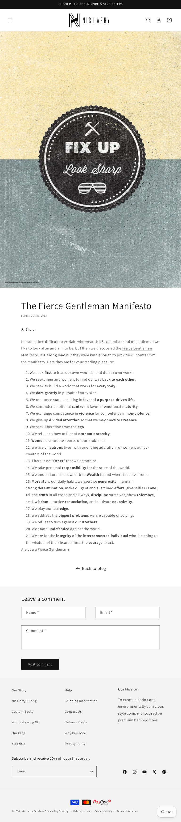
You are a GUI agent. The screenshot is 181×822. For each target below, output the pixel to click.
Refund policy (81, 811)
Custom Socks (22, 711)
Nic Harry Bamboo (32, 811)
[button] (10, 20)
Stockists (18, 743)
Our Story (19, 690)
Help (68, 690)
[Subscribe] (91, 771)
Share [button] (30, 329)
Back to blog (94, 568)
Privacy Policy (75, 743)
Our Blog (18, 733)
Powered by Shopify (57, 811)
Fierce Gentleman (137, 348)
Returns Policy (76, 722)
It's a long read (53, 355)
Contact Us (73, 711)
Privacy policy (103, 811)
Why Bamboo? (75, 733)
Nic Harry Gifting (24, 701)
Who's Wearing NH (26, 722)
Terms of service (126, 811)
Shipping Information (81, 701)
